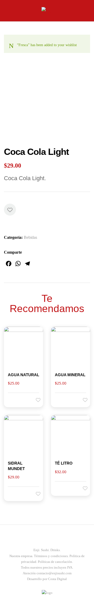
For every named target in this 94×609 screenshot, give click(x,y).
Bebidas (30, 237)
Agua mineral (70, 375)
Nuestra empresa (20, 556)
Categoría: (13, 237)
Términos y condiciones (51, 556)
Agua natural (23, 375)
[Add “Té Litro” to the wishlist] (81, 488)
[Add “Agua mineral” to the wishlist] (81, 400)
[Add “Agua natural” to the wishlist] (34, 400)
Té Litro (64, 463)
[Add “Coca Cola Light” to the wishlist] (10, 210)
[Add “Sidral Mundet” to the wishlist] (34, 494)
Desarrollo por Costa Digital (47, 579)
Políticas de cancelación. (55, 562)
